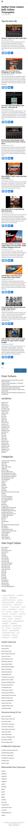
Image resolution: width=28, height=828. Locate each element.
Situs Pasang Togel (6, 651)
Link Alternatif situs (6, 672)
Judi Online (4, 487)
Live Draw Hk (4, 558)
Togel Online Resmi (6, 734)
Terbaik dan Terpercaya (7, 677)
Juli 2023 (3, 415)
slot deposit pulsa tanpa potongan (10, 524)
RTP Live (3, 518)
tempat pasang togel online (8, 632)
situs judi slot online (17, 625)
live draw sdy (13, 614)
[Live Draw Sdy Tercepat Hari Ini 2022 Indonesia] (14, 207)
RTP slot (3, 520)
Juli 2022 (3, 433)
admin (4, 40)
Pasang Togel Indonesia (7, 692)
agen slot (3, 463)
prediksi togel (13, 623)
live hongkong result (6, 499)
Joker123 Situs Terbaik (7, 679)
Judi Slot (3, 488)
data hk (23, 607)
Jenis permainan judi (7, 659)
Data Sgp (3, 555)
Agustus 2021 (4, 450)
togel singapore (6, 637)
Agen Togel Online (6, 467)
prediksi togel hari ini (7, 512)
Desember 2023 (5, 408)
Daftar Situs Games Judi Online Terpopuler (12, 10)
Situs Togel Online (6, 721)
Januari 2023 (4, 424)
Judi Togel (4, 490)
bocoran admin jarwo (7, 471)
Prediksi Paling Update (7, 752)
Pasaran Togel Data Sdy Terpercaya (13, 38)
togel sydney (15, 637)
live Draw (3, 495)
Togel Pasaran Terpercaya (8, 729)
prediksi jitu (5, 623)
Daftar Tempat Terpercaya (8, 653)
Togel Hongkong (5, 532)
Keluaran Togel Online (7, 755)
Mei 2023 (3, 418)
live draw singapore (7, 616)
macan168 (4, 802)
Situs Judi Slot (5, 648)
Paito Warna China (6, 564)
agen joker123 (20, 595)
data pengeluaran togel (7, 477)
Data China (4, 549)
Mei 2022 (3, 436)
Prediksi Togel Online (7, 515)
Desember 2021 (5, 444)
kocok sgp (3, 577)
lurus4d (3, 502)
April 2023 (4, 419)
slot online (4, 630)
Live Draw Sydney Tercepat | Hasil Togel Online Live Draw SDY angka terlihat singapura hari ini (13, 245)
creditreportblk (17, 604)
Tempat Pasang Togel (7, 529)
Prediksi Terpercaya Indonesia (9, 750)
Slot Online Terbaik (6, 739)
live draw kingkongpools (7, 586)
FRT (18, 825)
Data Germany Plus (6, 550)
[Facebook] (2, 53)
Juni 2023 (3, 416)
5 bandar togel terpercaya (8, 595)
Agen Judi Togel (13, 597)
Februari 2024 (5, 405)
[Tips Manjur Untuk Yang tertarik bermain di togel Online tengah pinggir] (14, 337)
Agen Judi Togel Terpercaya (8, 600)
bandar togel (19, 602)
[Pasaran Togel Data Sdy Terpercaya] (14, 36)
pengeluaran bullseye (19, 621)
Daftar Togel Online (6, 669)
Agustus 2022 (4, 432)
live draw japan (5, 584)
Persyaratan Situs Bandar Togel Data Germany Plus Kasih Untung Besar (13, 141)
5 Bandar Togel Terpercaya (8, 460)
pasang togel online (6, 621)
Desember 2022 (5, 425)
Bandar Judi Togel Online (8, 602)
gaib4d (3, 784)
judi (3, 611)
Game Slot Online (6, 656)
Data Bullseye (5, 547)
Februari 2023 (5, 422)
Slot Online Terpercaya (7, 726)
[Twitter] (5, 53)
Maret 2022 (4, 440)
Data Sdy (3, 553)
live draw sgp (22, 614)
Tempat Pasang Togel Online (8, 531)
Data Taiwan (4, 556)
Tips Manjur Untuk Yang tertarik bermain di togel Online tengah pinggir (13, 340)
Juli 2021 (3, 452)
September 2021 (5, 449)
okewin (3, 815)
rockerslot (4, 810)
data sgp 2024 (5, 580)
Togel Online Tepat (6, 703)
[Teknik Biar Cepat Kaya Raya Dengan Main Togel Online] (14, 274)
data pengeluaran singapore (8, 476)
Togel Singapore (5, 537)
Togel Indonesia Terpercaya (8, 695)
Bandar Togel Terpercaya (8, 718)
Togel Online (4, 534)
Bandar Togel (4, 470)
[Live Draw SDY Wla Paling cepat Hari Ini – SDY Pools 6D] (14, 103)
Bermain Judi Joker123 (7, 685)
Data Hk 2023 (4, 552)
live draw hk (5, 614)
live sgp (4, 618)
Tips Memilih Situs (6, 674)
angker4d (20, 600)
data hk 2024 (4, 581)
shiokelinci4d (5, 804)
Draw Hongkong (5, 479)
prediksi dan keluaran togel (8, 507)
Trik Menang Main (6, 708)
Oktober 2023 (4, 411)
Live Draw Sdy (5, 559)
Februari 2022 (5, 441)
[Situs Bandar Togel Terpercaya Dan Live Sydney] (14, 174)
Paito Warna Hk (5, 566)
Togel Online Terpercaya (7, 724)
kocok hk (3, 575)
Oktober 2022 (4, 429)
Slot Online (4, 526)
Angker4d (4, 468)
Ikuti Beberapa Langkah (7, 666)
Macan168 (4, 504)
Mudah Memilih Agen (7, 698)
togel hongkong (6, 635)
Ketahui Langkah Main (7, 700)
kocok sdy (3, 578)
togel (18, 632)
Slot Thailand (5, 527)
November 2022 (5, 427)
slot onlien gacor (17, 628)
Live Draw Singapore (6, 498)
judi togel (16, 611)
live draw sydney (18, 616)
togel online (14, 635)
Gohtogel (3, 484)
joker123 (3, 485)
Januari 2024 (4, 407)
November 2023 (5, 410)
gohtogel (3, 799)
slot (2, 523)
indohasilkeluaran (12, 609)
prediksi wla (4, 516)
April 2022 (4, 438)
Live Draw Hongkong (6, 496)
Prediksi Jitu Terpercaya (7, 758)
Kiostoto (3, 493)
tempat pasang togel (14, 630)
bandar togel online (6, 604)
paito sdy (3, 570)
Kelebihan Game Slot (6, 661)
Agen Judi (4, 597)
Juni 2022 (3, 435)
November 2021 (5, 446)
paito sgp (3, 572)
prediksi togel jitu (6, 625)
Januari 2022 (4, 443)
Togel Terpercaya (6, 538)
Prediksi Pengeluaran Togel (8, 510)
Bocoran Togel (5, 763)
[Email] (8, 53)
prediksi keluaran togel (7, 509)
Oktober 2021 (4, 447)
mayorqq (10, 618)
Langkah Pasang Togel (7, 705)
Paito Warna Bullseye (7, 563)
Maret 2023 (4, 421)
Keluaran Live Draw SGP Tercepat (10, 492)
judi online (8, 611)
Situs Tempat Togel (6, 646)
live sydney (4, 501)
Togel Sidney (4, 535)
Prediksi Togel (5, 760)
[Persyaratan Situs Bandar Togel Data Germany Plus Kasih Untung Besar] (14, 138)
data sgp (4, 609)
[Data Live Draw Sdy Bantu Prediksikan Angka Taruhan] (14, 69)
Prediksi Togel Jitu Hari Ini (8, 513)
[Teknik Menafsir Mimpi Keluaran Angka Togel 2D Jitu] (14, 305)
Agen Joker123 (5, 462)
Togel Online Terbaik (7, 690)
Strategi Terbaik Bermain (8, 682)
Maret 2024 (4, 404)
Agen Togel (4, 465)
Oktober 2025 (4, 402)
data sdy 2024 (5, 583)
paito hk (3, 574)
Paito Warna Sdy (5, 567)
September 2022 (5, 430)
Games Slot (4, 481)
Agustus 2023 (4, 413)
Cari (2, 367)
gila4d (3, 789)
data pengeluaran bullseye (8, 473)
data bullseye (5, 607)
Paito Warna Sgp (5, 569)
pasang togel (18, 618)
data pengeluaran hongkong (8, 474)
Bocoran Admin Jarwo (7, 742)
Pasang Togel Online (6, 664)
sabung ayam (4, 521)
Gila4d (3, 482)
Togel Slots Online (6, 731)
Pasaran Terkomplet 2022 (8, 737)
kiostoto (22, 611)
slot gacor (8, 628)
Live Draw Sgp (5, 561)
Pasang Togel (4, 506)
